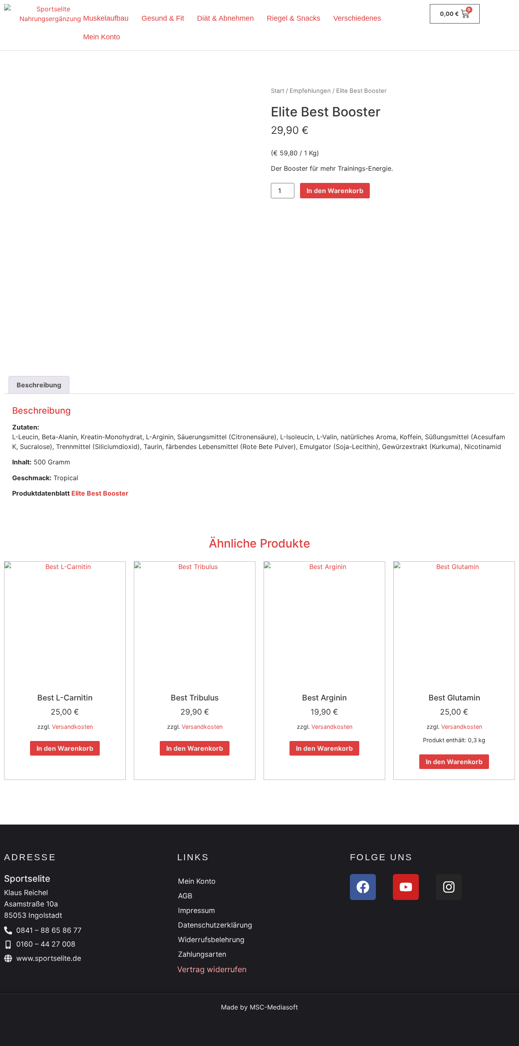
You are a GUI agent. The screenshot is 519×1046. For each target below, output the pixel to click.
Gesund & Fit (163, 18)
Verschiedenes (357, 18)
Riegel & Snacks (293, 18)
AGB (185, 895)
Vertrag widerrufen (212, 969)
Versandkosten (72, 726)
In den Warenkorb (335, 191)
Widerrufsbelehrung (211, 939)
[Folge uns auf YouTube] (406, 887)
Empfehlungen (310, 91)
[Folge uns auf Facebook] (363, 887)
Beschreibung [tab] (39, 385)
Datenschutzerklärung (215, 925)
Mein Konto (101, 37)
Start (277, 91)
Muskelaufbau (106, 18)
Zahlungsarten (202, 954)
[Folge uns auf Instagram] (449, 887)
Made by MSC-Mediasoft (259, 1007)
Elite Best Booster (100, 493)
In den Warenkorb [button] (64, 748)
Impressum (196, 910)
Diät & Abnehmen (225, 18)
